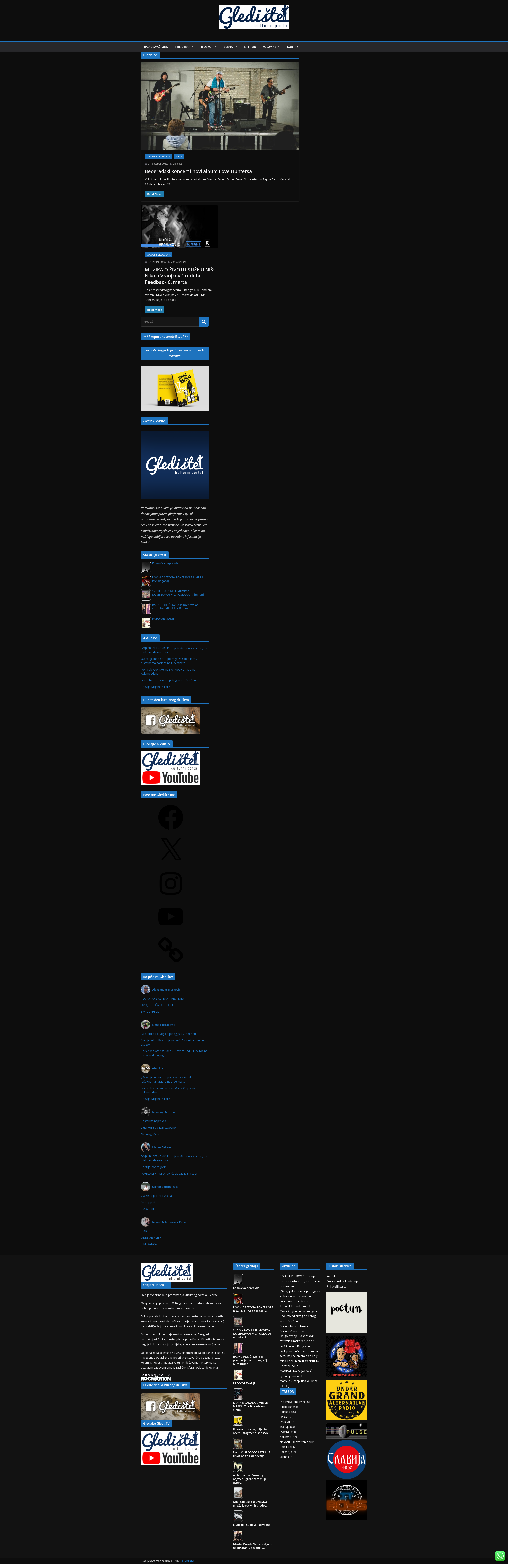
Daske (284, 1417)
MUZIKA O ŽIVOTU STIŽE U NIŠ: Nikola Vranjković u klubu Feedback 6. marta (179, 275)
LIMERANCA (149, 1244)
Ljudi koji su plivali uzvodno (158, 1127)
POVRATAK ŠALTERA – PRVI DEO (162, 998)
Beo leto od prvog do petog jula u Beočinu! (168, 680)
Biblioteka (182, 47)
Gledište (177, 163)
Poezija (284, 1447)
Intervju (249, 47)
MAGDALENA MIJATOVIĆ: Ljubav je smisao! (169, 1173)
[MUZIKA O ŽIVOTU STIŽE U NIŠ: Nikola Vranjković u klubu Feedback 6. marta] (179, 226)
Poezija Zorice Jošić (153, 1167)
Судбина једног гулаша (156, 1196)
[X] (170, 864)
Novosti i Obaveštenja (158, 156)
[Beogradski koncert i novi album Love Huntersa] (220, 106)
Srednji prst (148, 1202)
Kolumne (269, 47)
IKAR (144, 1231)
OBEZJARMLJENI (151, 1237)
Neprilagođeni (150, 1134)
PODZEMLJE (149, 1209)
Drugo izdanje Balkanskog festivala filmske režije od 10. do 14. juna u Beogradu (298, 1341)
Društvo (285, 1422)
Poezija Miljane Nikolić (155, 687)
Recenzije (286, 1452)
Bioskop (207, 47)
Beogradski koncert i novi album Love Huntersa (198, 171)
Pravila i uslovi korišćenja (342, 1281)
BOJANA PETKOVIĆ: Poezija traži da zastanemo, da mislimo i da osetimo (300, 1281)
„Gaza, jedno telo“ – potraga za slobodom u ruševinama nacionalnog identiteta (300, 1296)
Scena (228, 47)
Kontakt (293, 47)
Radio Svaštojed (156, 47)
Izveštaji (285, 1432)
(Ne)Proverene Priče (293, 1402)
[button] (192, 47)
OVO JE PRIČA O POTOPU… (158, 1005)
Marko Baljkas (178, 262)
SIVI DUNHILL (150, 1011)
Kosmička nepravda (153, 1121)
